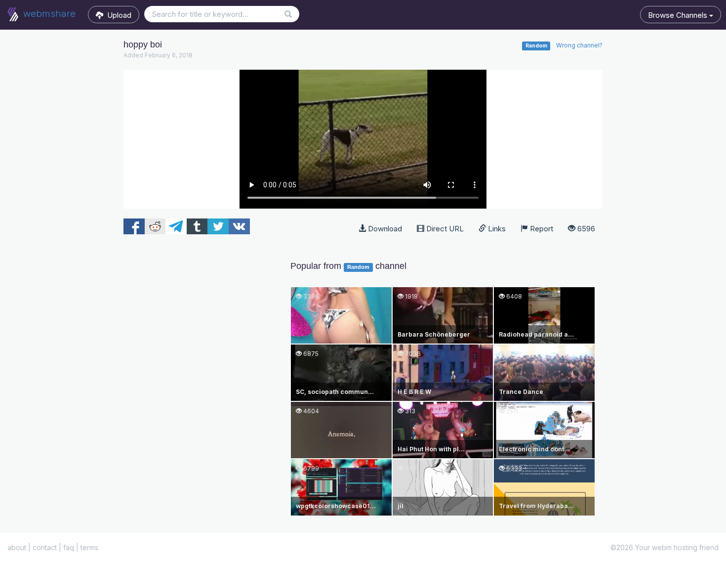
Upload (117, 15)
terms (89, 547)
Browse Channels (678, 15)
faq (68, 547)
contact (45, 547)
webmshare (48, 13)
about (16, 547)
